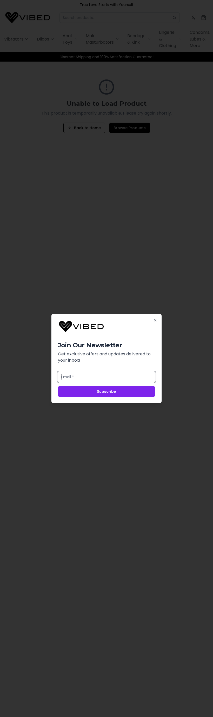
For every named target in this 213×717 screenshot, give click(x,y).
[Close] (155, 320)
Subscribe (106, 391)
